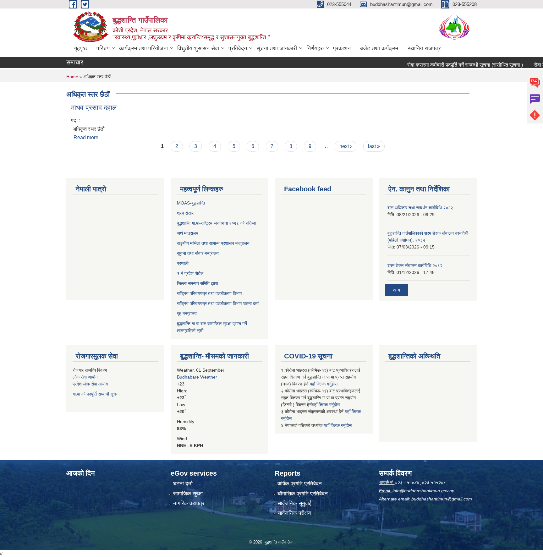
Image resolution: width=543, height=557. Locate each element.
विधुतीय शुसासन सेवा (198, 48)
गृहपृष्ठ (80, 48)
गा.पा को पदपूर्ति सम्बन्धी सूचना (96, 393)
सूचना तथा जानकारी (276, 48)
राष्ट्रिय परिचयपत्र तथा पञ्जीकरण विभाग (209, 293)
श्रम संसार (185, 213)
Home (72, 76)
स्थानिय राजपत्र (424, 48)
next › (345, 146)
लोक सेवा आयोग (85, 377)
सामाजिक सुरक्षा (188, 494)
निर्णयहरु (315, 48)
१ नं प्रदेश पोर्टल (190, 273)
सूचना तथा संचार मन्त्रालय (198, 253)
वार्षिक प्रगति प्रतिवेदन (299, 484)
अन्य (396, 289)
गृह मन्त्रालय (187, 313)
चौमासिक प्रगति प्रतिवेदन (302, 494)
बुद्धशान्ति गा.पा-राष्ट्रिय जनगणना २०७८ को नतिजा (216, 223)
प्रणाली (183, 263)
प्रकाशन (342, 48)
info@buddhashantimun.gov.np (423, 490)
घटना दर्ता (183, 484)
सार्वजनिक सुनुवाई (294, 503)
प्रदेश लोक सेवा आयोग (90, 383)
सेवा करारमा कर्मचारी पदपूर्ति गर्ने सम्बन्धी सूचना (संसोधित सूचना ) (454, 65)
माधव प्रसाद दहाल (94, 108)
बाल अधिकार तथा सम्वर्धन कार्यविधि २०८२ (420, 207)
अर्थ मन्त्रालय (187, 233)
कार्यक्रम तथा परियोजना (143, 48)
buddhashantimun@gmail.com (441, 498)
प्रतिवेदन (237, 48)
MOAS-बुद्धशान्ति (191, 202)
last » (374, 146)
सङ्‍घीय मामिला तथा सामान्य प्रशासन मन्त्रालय (213, 243)
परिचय (103, 48)
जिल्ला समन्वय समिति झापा (197, 283)
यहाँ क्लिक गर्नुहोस (323, 383)
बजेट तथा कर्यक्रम (379, 48)
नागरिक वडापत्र (188, 503)
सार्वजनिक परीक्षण (294, 513)
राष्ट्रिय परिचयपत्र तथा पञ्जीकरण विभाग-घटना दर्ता (218, 303)
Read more (86, 137)
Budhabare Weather (197, 377)
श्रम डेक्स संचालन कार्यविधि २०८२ (414, 265)
